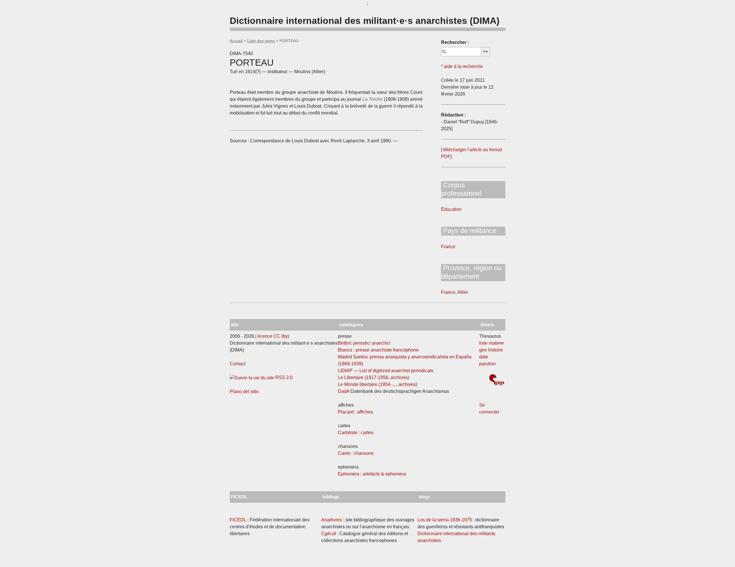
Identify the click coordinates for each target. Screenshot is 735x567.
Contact (237, 363)
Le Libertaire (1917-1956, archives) (373, 377)
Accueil (236, 40)
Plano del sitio (244, 391)
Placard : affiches (355, 411)
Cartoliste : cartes (355, 432)
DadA (343, 391)
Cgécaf (328, 533)
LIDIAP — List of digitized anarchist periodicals (385, 370)
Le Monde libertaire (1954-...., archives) (377, 384)
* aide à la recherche (462, 66)
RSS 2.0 (283, 377)
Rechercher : (455, 42)
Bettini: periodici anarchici (364, 343)
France (448, 246)
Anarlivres (331, 519)
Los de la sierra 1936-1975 (444, 519)
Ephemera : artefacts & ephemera (372, 473)
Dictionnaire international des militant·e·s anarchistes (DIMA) (365, 20)
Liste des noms (261, 40)
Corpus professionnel (461, 189)
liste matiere (491, 343)
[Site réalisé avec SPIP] (496, 380)
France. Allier (454, 292)
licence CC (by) (273, 336)
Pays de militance (468, 230)
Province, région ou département (471, 272)
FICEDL (238, 519)
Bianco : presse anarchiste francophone (378, 349)
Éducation (451, 209)
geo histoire (491, 349)
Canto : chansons (356, 453)
